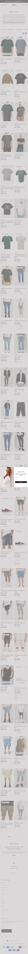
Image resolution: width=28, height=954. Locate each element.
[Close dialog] (27, 467)
